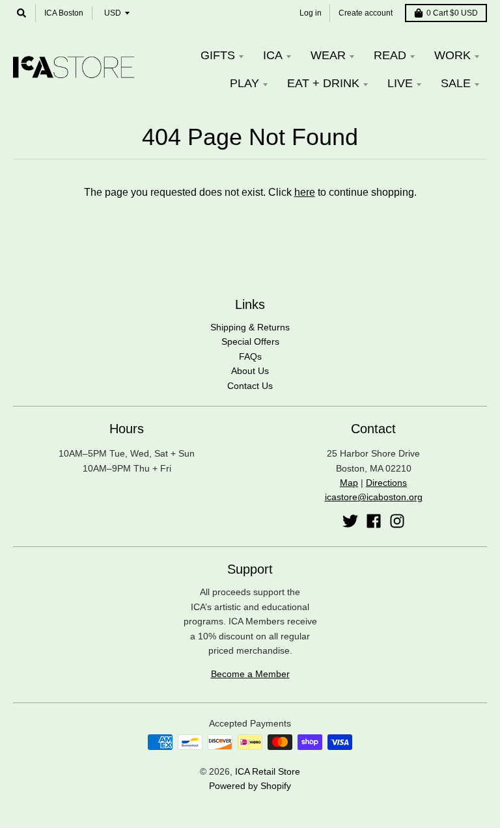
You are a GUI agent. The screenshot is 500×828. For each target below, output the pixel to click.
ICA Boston (63, 13)
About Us (250, 371)
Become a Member (250, 674)
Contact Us (250, 386)
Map (349, 482)
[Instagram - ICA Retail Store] (397, 521)
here (304, 192)
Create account (366, 13)
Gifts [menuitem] (218, 55)
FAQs (250, 356)
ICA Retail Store (267, 771)
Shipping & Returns (250, 327)
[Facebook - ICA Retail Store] (374, 521)
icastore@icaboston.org (374, 497)
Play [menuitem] (244, 83)
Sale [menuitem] (456, 83)
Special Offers (250, 341)
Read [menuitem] (390, 55)
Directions (386, 482)
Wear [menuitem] (328, 55)
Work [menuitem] (452, 55)
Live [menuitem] (400, 83)
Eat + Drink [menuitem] (323, 83)
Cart (452, 13)
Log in (310, 13)
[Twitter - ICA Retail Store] (350, 521)
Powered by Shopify (250, 786)
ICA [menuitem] (273, 55)
